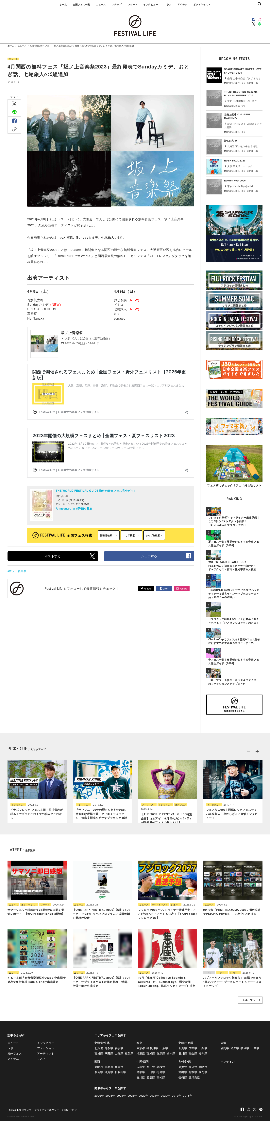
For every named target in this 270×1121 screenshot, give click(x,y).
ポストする (53, 556)
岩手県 (119, 1048)
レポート (133, 4)
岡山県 (150, 1067)
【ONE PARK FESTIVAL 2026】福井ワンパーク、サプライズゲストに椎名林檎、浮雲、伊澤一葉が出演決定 (101, 982)
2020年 (165, 1095)
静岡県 (225, 1048)
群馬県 (161, 1053)
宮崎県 (203, 1067)
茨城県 (150, 1053)
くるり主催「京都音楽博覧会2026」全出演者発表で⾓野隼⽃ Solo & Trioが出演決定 (37, 979)
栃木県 (171, 1053)
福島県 (129, 1053)
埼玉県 (141, 1053)
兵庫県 (119, 1067)
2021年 (154, 1095)
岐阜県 (245, 1048)
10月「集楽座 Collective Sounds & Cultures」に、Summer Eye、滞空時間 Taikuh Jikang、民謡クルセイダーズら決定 (166, 982)
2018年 (187, 1095)
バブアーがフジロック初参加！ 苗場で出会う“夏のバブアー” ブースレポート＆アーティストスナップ (232, 982)
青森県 (109, 1048)
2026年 (99, 1095)
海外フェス (180, 804)
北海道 (98, 1048)
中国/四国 (143, 1061)
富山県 (193, 1053)
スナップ (117, 4)
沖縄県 (182, 1072)
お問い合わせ (69, 1109)
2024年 (121, 1095)
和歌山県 (120, 1072)
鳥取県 (141, 1072)
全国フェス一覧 (81, 4)
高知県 (161, 1077)
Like (165, 588)
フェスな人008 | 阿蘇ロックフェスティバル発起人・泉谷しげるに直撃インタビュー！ (232, 814)
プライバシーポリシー (46, 1109)
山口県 (150, 1072)
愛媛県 (150, 1077)
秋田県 (109, 1053)
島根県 (161, 1067)
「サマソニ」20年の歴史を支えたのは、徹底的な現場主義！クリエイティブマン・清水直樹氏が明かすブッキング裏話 (102, 814)
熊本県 (193, 1072)
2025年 (110, 1095)
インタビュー (150, 4)
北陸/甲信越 (186, 1043)
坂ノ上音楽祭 (17, 571)
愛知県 (234, 1048)
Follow (147, 588)
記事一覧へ (249, 1000)
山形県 (119, 1053)
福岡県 (203, 1072)
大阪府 (98, 1067)
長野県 (193, 1048)
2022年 (143, 1095)
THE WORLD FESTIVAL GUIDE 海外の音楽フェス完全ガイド (96, 491)
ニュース (101, 4)
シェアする (149, 556)
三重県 (255, 1048)
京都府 (109, 1067)
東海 (223, 1043)
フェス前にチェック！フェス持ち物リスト (234, 485)
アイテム (182, 4)
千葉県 (164, 1048)
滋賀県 (109, 1072)
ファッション (45, 1048)
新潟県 (182, 1048)
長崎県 (182, 1077)
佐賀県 (182, 1067)
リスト (41, 1058)
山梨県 (203, 1048)
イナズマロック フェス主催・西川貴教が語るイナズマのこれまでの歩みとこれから (36, 814)
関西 (97, 1061)
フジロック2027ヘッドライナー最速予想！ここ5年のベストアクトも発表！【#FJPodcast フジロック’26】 (167, 914)
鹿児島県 (194, 1077)
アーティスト (149, 804)
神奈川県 (152, 1048)
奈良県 (98, 1072)
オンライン (228, 1061)
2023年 (132, 1095)
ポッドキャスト (202, 4)
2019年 (176, 1095)
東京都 (141, 1048)
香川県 (141, 1077)
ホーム (63, 4)
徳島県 (161, 1072)
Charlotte (257, 1116)
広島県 (141, 1067)
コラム (167, 4)
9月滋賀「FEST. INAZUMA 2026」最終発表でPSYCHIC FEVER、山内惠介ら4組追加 (232, 912)
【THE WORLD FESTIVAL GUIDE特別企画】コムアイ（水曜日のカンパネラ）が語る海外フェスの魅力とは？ (167, 818)
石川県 (182, 1053)
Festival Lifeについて (19, 1109)
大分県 (193, 1067)
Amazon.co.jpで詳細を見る (74, 508)
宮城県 (98, 1053)
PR (209, 972)
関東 (139, 1043)
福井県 (203, 1053)
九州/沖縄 (184, 1061)
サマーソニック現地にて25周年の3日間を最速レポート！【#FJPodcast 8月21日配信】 (36, 912)
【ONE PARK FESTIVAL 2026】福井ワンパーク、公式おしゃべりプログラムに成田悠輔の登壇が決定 (101, 914)
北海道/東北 (102, 1043)
